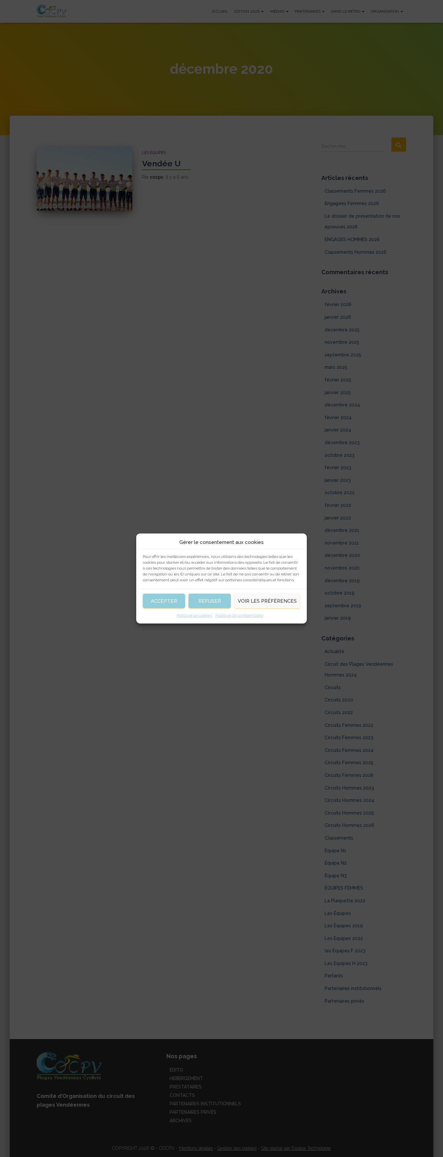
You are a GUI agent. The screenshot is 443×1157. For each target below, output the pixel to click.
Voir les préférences (267, 601)
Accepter (164, 601)
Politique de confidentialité (239, 615)
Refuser (209, 601)
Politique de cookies (194, 615)
